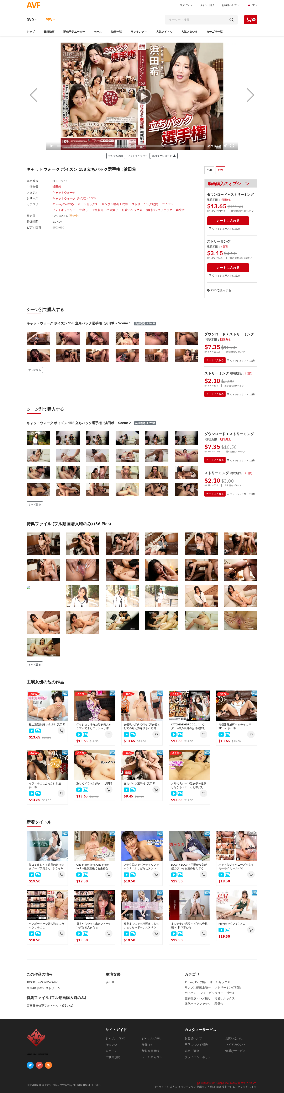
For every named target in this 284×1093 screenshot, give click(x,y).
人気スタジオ (189, 31)
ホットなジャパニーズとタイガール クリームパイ (236, 866)
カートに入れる (215, 360)
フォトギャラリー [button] (138, 155)
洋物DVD (111, 1044)
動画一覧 (116, 31)
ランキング (137, 31)
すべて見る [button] (34, 370)
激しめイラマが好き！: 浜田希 (94, 783)
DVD (30, 19)
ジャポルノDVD (116, 1038)
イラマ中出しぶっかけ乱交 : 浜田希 (46, 785)
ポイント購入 (207, 5)
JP (253, 5)
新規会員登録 (150, 1051)
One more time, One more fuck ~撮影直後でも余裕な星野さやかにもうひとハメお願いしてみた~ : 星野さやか (93, 866)
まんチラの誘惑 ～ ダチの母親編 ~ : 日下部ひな (189, 925)
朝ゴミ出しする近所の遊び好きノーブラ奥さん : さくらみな (46, 866)
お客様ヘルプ (229, 5)
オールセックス (88, 204)
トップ (31, 31)
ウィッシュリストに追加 (226, 228)
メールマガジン (152, 1057)
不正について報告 (196, 1044)
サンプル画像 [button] (115, 155)
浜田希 (56, 187)
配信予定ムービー (74, 31)
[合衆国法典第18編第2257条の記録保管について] (227, 1083)
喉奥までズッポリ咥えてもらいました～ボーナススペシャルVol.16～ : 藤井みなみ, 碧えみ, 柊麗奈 (141, 925)
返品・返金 (192, 1051)
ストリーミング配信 (145, 204)
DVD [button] (209, 170)
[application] (142, 96)
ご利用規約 (113, 1057)
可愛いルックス (132, 210)
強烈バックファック (159, 210)
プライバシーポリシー (199, 1057)
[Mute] (225, 146)
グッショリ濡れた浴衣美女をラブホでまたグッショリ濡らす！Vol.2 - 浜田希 (93, 726)
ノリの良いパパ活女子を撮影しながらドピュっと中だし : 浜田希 (188, 785)
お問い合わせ (234, 1038)
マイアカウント (235, 1044)
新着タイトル (39, 822)
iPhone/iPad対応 (63, 204)
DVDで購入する (221, 290)
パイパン (167, 204)
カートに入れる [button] (228, 220)
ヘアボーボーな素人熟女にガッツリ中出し (46, 925)
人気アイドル (164, 31)
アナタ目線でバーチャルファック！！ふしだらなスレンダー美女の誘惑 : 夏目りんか (141, 866)
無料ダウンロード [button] (162, 155)
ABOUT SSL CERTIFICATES (37, 1054)
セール (98, 31)
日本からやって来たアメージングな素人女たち (93, 925)
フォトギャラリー (64, 210)
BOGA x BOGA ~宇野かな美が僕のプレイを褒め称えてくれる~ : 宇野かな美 (189, 866)
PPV (49, 19)
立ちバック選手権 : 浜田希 (139, 783)
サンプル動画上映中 (115, 204)
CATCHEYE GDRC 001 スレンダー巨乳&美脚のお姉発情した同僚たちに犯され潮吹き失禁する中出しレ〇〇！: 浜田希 (189, 726)
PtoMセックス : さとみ (232, 923)
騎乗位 (180, 210)
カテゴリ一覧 (214, 31)
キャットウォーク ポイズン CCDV (74, 198)
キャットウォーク (64, 192)
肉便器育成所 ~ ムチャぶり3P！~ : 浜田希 (235, 726)
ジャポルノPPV (151, 1038)
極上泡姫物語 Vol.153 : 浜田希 (47, 724)
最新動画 (49, 31)
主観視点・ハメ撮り (105, 210)
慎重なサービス (235, 1051)
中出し (83, 210)
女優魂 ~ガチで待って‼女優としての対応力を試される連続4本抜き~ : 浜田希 (142, 726)
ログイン (185, 5)
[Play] (142, 96)
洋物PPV (147, 1044)
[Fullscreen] (232, 146)
